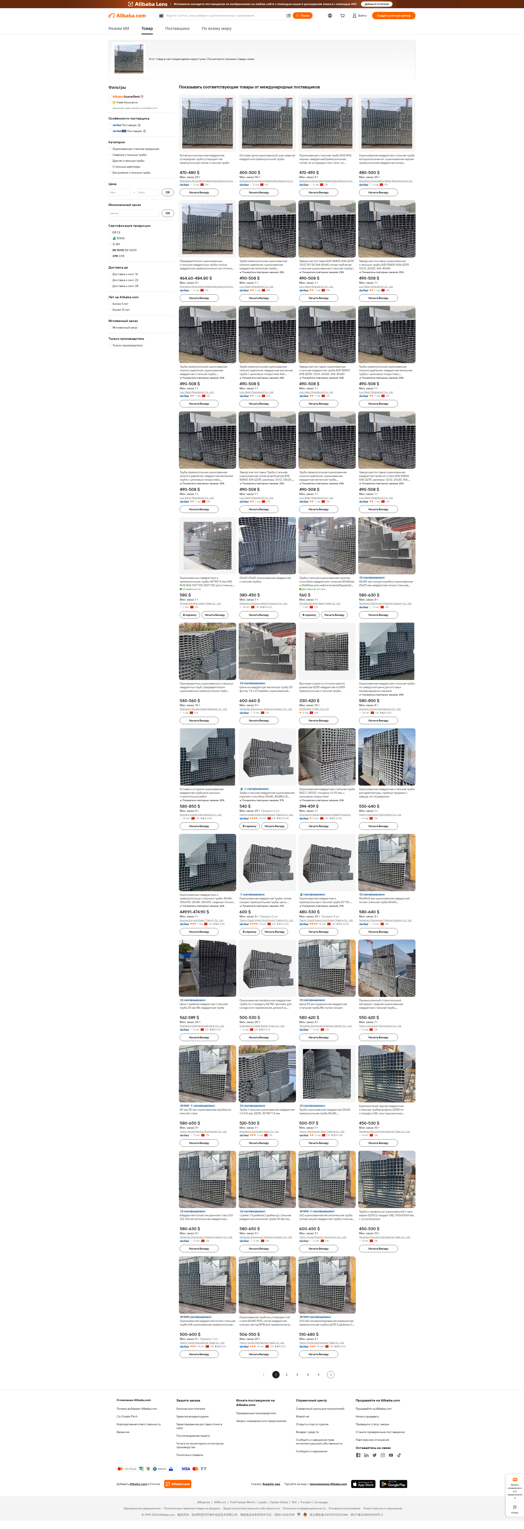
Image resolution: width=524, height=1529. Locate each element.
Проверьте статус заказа (372, 1424)
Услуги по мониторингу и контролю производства (200, 1445)
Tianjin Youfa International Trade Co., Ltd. (202, 1342)
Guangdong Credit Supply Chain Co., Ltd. (262, 1025)
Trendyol (305, 1502)
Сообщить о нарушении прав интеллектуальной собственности (319, 1441)
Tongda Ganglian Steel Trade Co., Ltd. (200, 603)
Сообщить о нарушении (311, 1451)
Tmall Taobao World (242, 1502)
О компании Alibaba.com (134, 1400)
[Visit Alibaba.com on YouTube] (390, 1455)
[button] (288, 15)
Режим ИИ (118, 28)
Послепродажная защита (193, 1435)
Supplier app (271, 1484)
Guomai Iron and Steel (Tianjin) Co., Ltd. (202, 920)
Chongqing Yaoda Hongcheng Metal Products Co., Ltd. (324, 814)
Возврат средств (307, 1432)
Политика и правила (189, 1455)
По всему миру (217, 28)
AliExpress (203, 1502)
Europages (321, 1502)
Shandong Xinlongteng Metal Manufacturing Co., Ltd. (207, 181)
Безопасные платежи (190, 1408)
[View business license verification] (299, 1515)
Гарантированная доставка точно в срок (199, 1426)
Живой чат (303, 1416)
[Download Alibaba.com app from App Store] (363, 1484)
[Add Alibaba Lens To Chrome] (177, 1484)
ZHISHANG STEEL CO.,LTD (314, 709)
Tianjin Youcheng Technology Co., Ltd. (380, 814)
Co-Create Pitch (127, 1416)
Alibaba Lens (138, 1484)
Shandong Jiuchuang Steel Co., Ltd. (259, 1131)
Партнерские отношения (372, 1439)
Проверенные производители (256, 1413)
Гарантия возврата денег (192, 1416)
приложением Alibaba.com (328, 1484)
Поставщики (177, 28)
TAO (294, 1502)
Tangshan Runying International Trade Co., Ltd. (384, 1131)
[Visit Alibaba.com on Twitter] (374, 1455)
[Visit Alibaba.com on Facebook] (358, 1455)
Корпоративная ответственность (139, 1424)
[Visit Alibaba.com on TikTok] (399, 1455)
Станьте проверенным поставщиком (380, 1432)
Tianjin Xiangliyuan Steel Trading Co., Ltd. (322, 1131)
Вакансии (123, 1432)
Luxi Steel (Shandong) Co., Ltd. (256, 286)
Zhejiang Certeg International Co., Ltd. (380, 709)
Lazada (262, 1502)
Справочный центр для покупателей (320, 1408)
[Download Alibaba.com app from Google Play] (393, 1484)
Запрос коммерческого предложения (261, 1421)
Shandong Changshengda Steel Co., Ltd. (202, 1025)
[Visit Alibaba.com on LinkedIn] (366, 1455)
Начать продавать (367, 1416)
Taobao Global (279, 1502)
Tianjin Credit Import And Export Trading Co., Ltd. (266, 814)
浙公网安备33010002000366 (329, 1514)
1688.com (220, 1502)
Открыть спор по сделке (312, 1424)
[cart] (343, 16)
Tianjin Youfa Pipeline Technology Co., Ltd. (203, 1131)
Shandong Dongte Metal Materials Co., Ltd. (203, 709)
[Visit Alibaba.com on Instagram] (382, 1455)
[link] (514, 1488)
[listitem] (286, 1374)
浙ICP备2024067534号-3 (366, 1514)
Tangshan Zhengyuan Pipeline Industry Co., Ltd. (385, 603)
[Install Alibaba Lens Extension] (262, 4)
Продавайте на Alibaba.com (374, 1408)
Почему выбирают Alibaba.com (137, 1408)
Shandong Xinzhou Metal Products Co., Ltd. (263, 603)
